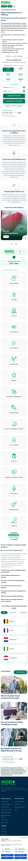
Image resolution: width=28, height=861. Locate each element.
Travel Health (4, 819)
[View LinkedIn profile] (20, 113)
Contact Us (17, 804)
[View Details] (25, 238)
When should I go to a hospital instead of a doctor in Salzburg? (12, 600)
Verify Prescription (19, 801)
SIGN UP (4, 6)
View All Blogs (20, 672)
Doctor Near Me (5, 807)
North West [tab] (13, 612)
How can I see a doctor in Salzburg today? (12, 550)
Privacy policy (23, 837)
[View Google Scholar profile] (18, 113)
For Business (4, 834)
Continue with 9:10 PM (14, 95)
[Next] (16, 244)
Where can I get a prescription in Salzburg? (12, 596)
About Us (3, 828)
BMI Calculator (4, 822)
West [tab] (4, 612)
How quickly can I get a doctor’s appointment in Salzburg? (13, 591)
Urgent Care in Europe (6, 809)
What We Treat (5, 801)
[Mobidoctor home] (8, 783)
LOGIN (9, 6)
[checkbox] (2, 849)
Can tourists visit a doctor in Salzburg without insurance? (12, 581)
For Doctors (4, 831)
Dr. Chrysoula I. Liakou (7, 112)
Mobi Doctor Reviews (20, 807)
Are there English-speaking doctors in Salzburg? (10, 576)
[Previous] (12, 244)
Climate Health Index (6, 812)
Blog (16, 809)
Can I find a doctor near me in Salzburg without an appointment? (13, 571)
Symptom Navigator (6, 804)
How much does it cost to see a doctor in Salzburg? (11, 586)
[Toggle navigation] (14, 6)
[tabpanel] (14, 639)
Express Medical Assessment (8, 9)
